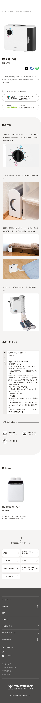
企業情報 (5, 674)
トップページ (6, 600)
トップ (4, 11)
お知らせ (5, 619)
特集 (3, 613)
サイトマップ (6, 664)
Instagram (9, 647)
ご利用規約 (5, 671)
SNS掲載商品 (6, 639)
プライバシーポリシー (9, 667)
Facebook (9, 656)
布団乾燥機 (19, 11)
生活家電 (10, 11)
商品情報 (5, 606)
